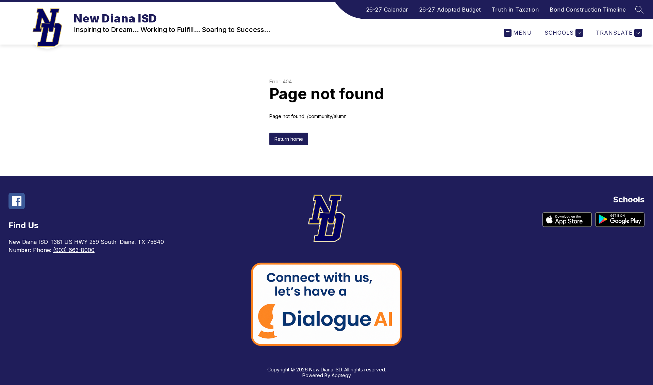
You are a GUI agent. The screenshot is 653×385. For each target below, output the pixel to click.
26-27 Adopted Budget (450, 9)
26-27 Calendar (387, 9)
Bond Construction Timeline (588, 9)
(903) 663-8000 (74, 250)
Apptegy (341, 375)
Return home (288, 139)
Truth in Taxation (515, 9)
